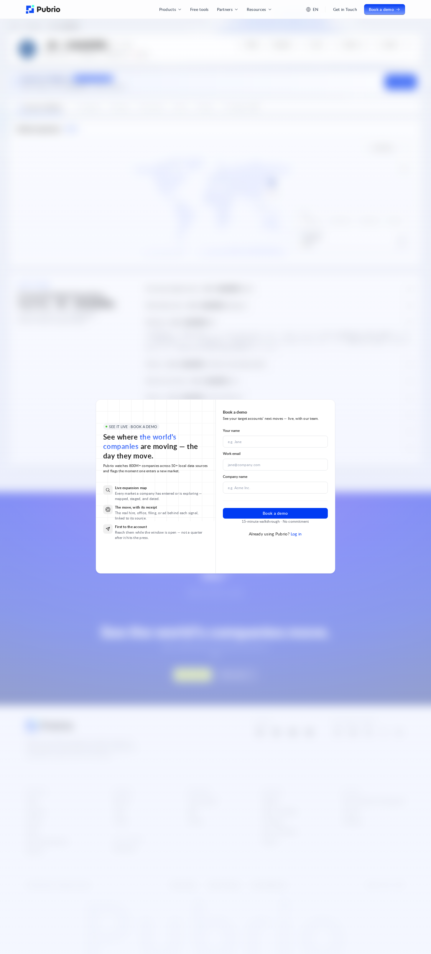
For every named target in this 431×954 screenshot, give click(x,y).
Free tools (199, 9)
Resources (256, 9)
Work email (232, 453)
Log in (296, 534)
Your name (231, 430)
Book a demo (381, 9)
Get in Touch (345, 9)
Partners (225, 9)
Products (167, 9)
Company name (235, 476)
